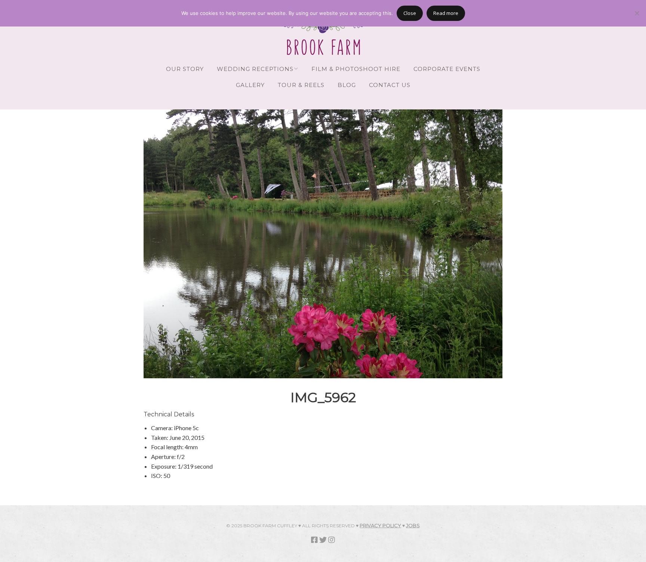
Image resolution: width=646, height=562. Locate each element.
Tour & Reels (301, 85)
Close (409, 13)
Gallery (250, 85)
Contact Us (389, 85)
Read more (445, 13)
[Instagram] (331, 540)
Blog (347, 85)
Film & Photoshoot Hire (355, 68)
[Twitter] (323, 540)
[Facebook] (314, 540)
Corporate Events (446, 68)
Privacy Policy (380, 525)
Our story (185, 68)
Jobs (413, 525)
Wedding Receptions (255, 68)
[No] (636, 13)
